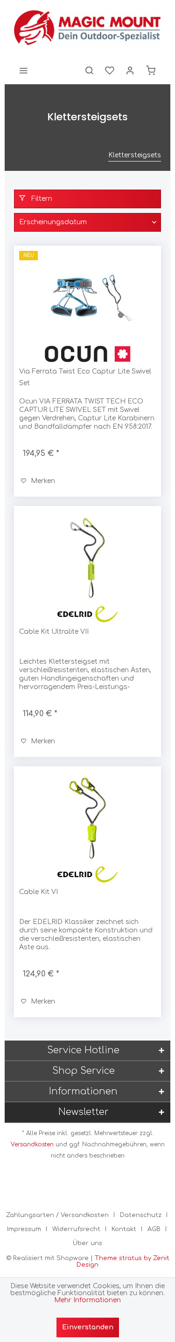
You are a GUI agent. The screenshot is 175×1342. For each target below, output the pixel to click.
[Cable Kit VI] (87, 818)
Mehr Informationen (87, 1300)
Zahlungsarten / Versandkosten (57, 1215)
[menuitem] (23, 70)
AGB (154, 1229)
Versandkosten (32, 1144)
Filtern (40, 198)
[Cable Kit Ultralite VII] (87, 558)
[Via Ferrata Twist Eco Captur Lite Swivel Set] (87, 298)
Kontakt (124, 1229)
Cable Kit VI (38, 891)
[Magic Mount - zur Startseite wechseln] (87, 28)
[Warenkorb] (150, 70)
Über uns (87, 1243)
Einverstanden (87, 1327)
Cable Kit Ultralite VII (54, 631)
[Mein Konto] (130, 70)
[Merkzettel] (109, 70)
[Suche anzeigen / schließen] (89, 70)
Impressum (24, 1229)
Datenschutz (140, 1215)
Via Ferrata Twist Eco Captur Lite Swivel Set (85, 377)
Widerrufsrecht (76, 1229)
